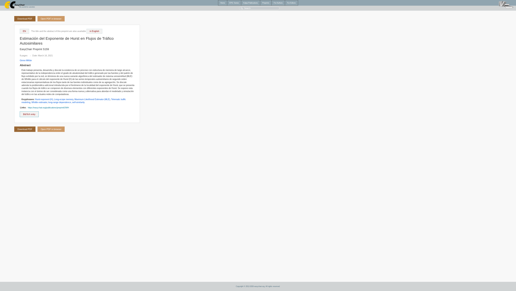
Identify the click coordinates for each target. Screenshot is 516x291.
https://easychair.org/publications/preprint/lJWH (48, 108)
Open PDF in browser (51, 19)
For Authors (278, 3)
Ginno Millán (26, 60)
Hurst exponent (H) (44, 99)
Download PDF (24, 19)
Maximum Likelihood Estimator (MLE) (92, 99)
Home (222, 3)
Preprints (265, 3)
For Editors (291, 3)
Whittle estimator (39, 102)
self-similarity (78, 102)
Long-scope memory (63, 99)
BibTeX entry (31, 113)
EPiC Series (234, 3)
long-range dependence (59, 102)
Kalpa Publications (250, 3)
